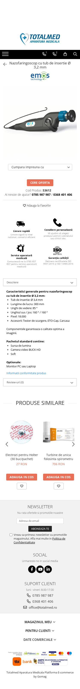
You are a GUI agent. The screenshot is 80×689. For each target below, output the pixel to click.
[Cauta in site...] (75, 54)
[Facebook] (32, 569)
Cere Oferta (40, 183)
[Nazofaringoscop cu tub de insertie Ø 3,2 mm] (40, 123)
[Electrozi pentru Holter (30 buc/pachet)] (21, 432)
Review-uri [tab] (15, 382)
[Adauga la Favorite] (22, 486)
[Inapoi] (3, 64)
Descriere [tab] (12, 282)
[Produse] (6, 55)
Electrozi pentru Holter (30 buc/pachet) (22, 457)
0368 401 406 (42, 601)
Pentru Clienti (38, 630)
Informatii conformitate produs (26, 373)
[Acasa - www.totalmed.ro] (40, 39)
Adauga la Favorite (38, 205)
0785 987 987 (42, 595)
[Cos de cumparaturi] (65, 54)
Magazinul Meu (38, 622)
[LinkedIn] (48, 569)
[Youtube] (40, 569)
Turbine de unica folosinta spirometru (58, 457)
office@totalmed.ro (42, 607)
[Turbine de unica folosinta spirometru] (58, 432)
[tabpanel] (40, 123)
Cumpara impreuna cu (28, 167)
